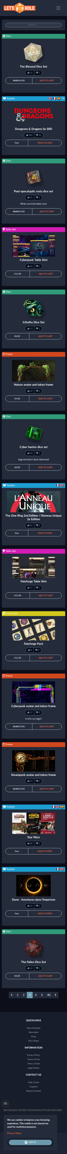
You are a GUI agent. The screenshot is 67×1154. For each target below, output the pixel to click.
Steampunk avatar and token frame (33, 775)
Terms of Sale (33, 1064)
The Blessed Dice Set (33, 66)
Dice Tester (33, 1041)
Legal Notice (33, 1068)
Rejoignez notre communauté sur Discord (33, 1110)
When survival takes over (33, 203)
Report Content (33, 1091)
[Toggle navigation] (58, 8)
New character (33, 1028)
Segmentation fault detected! (33, 459)
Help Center (33, 1082)
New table (33, 1032)
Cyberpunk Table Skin (34, 260)
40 (48, 995)
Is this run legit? (33, 718)
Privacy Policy (33, 1055)
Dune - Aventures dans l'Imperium (33, 899)
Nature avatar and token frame (33, 384)
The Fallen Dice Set (33, 962)
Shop (33, 1036)
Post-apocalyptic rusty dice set (33, 191)
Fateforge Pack (33, 643)
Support (33, 1087)
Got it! (32, 1142)
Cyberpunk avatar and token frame (33, 706)
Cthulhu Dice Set (33, 322)
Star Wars (33, 837)
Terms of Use (34, 1059)
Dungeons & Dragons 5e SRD (33, 129)
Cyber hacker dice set (34, 447)
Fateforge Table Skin (34, 581)
